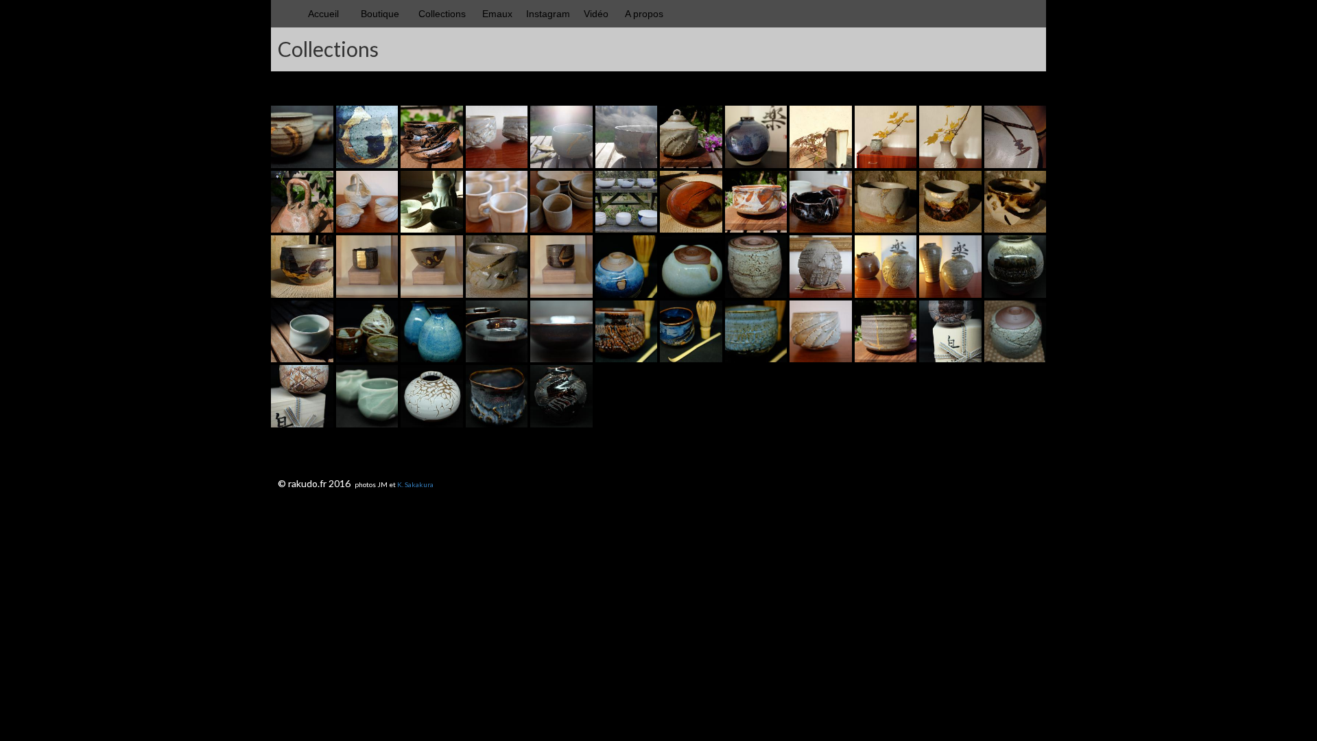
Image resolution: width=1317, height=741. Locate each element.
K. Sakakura (415, 484)
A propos (644, 13)
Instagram (548, 13)
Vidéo (596, 13)
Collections (442, 13)
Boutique (380, 13)
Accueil (323, 13)
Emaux (497, 13)
